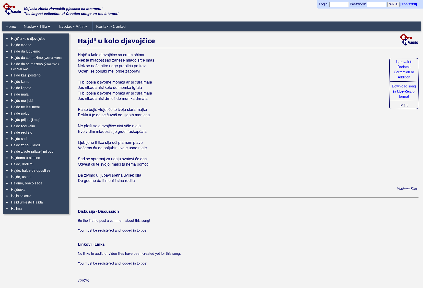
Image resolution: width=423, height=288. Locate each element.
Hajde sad (19, 138)
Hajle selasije (21, 195)
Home (11, 26)
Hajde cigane (21, 44)
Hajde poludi (20, 113)
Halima (16, 208)
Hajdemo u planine (25, 157)
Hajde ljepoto (21, 87)
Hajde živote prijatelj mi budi (32, 151)
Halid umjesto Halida (27, 202)
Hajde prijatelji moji (25, 119)
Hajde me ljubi (22, 100)
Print (404, 105)
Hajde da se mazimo (27, 57)
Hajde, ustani (21, 176)
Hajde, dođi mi (22, 163)
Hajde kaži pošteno (26, 75)
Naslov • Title (37, 26)
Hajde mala (20, 94)
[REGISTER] (408, 4)
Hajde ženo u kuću (25, 144)
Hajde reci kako (23, 125)
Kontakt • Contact (111, 26)
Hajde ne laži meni (25, 106)
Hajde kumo (20, 81)
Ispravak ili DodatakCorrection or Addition (404, 69)
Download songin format (404, 91)
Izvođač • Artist (73, 26)
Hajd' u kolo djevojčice (28, 38)
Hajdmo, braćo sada (26, 183)
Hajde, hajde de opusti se (30, 170)
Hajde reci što (21, 132)
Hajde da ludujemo (25, 51)
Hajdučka (18, 189)
